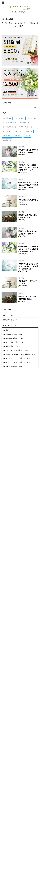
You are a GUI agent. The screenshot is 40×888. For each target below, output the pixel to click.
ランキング (17, 131)
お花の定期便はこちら (13, 366)
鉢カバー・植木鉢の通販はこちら (17, 362)
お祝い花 (19, 118)
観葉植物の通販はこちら (14, 338)
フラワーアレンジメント (28, 127)
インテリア (31, 118)
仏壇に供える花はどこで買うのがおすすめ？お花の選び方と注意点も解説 (28, 184)
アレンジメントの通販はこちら (16, 350)
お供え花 (7, 118)
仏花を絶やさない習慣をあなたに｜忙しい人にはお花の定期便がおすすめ (28, 167)
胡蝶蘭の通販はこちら (13, 334)
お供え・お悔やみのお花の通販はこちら (20, 354)
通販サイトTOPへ (12, 330)
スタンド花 (24, 122)
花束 (27, 136)
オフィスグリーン (9, 122)
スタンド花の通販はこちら (15, 342)
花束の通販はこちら (12, 346)
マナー (6, 131)
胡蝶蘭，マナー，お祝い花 (12, 136)
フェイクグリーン (9, 127)
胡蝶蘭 (28, 131)
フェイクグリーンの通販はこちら (17, 358)
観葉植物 (7, 140)
